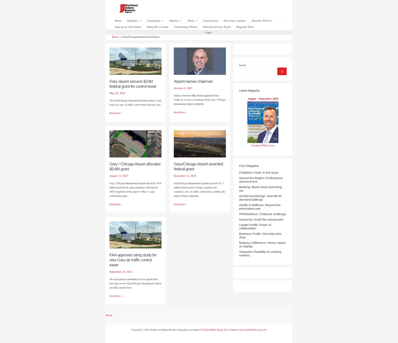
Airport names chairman (193, 81)
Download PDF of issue (263, 145)
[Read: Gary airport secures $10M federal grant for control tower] (135, 61)
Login (208, 32)
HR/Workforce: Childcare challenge (262, 214)
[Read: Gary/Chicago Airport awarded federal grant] (200, 143)
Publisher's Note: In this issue (258, 172)
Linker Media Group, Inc (215, 329)
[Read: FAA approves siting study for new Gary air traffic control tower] (135, 234)
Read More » (115, 113)
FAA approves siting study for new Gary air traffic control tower (133, 260)
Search (242, 65)
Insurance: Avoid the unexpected (261, 219)
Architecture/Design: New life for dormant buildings (260, 197)
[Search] (282, 71)
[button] (139, 20)
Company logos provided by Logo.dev (248, 329)
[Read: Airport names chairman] (200, 61)
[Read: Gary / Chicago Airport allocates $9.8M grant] (135, 143)
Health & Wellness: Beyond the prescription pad (260, 206)
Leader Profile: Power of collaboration (255, 226)
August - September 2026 (263, 98)
